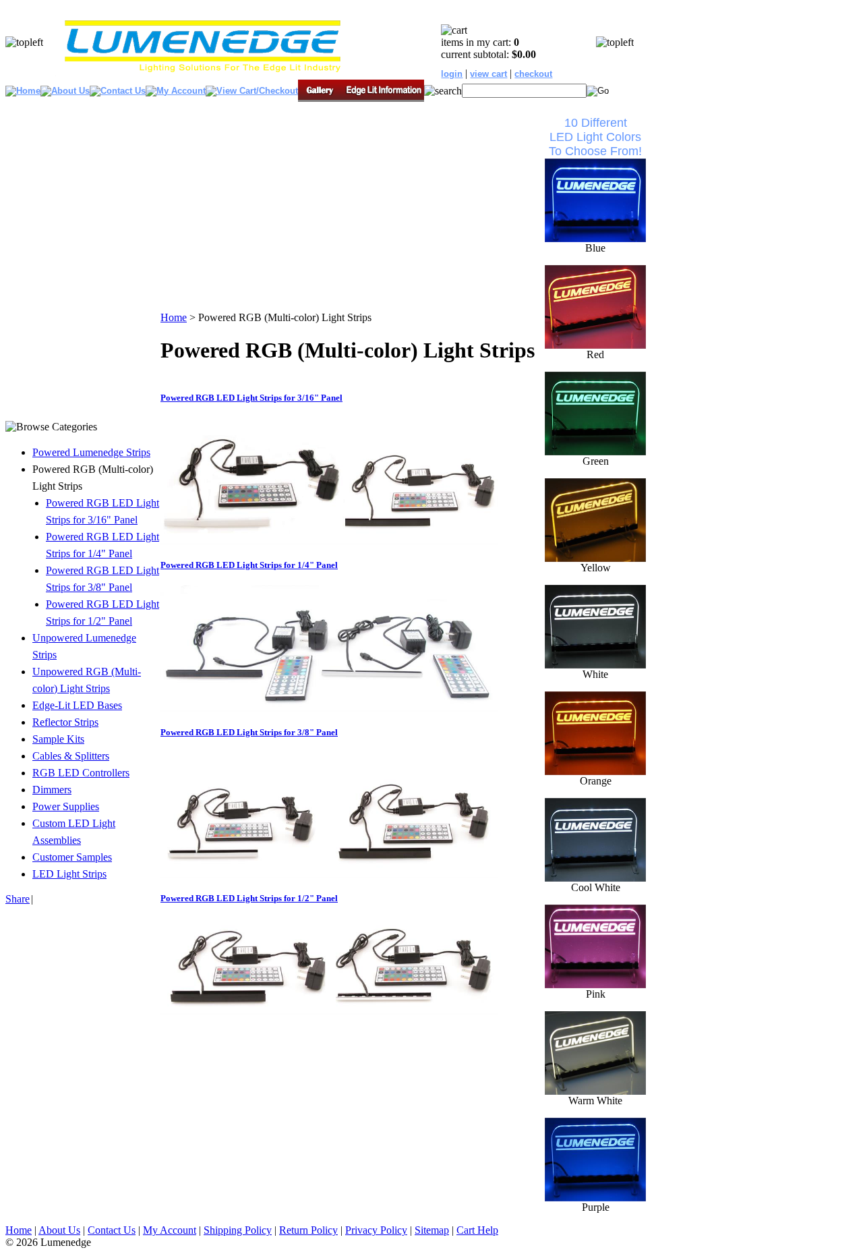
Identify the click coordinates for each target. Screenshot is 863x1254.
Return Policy (308, 1230)
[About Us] (65, 91)
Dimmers (51, 789)
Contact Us (112, 1230)
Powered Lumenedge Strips (91, 452)
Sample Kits (58, 739)
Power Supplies (65, 806)
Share (17, 899)
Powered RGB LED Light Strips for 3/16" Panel (251, 398)
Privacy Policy (376, 1230)
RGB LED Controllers (80, 772)
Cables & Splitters (70, 756)
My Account (169, 1230)
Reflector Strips (65, 722)
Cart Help (477, 1230)
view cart (488, 74)
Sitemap (432, 1230)
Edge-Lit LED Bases (77, 705)
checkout (533, 74)
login (452, 74)
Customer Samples (72, 857)
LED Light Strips (69, 874)
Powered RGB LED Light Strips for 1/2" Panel (249, 898)
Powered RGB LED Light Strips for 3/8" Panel (249, 732)
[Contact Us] (118, 91)
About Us (59, 1230)
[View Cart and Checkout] (252, 91)
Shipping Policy (238, 1230)
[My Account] (176, 91)
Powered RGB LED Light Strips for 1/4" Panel (249, 565)
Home (173, 317)
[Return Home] (202, 73)
